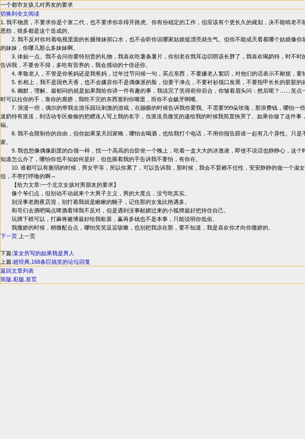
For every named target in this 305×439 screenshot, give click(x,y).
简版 (6, 279)
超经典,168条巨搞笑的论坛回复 (51, 262)
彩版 (18, 279)
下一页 (8, 236)
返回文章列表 (17, 270)
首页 (31, 279)
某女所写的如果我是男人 (43, 253)
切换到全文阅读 (19, 13)
